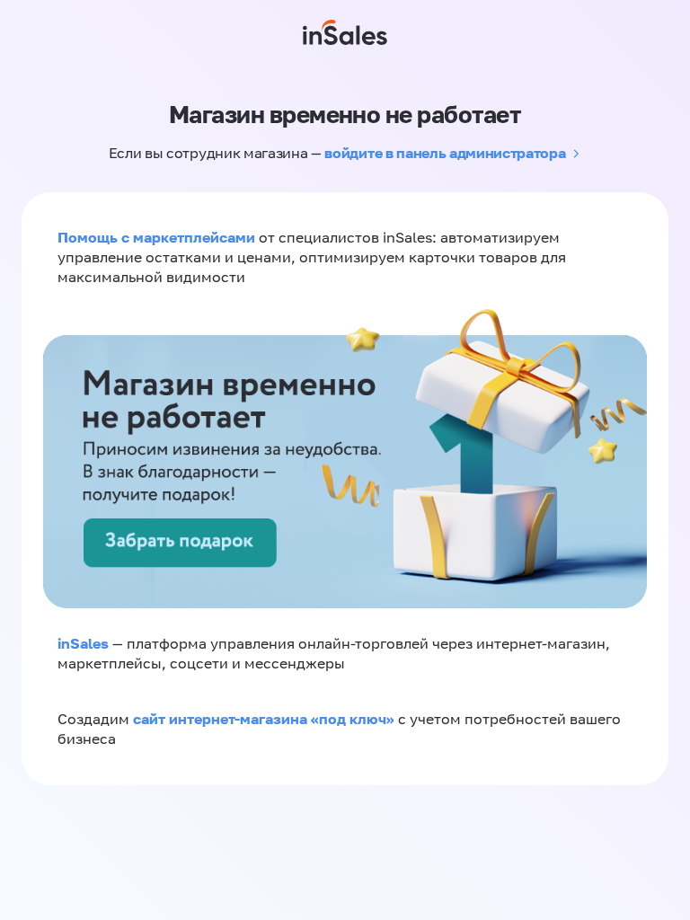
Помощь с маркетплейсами (158, 237)
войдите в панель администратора (444, 153)
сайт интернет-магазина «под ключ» (265, 719)
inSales (83, 643)
